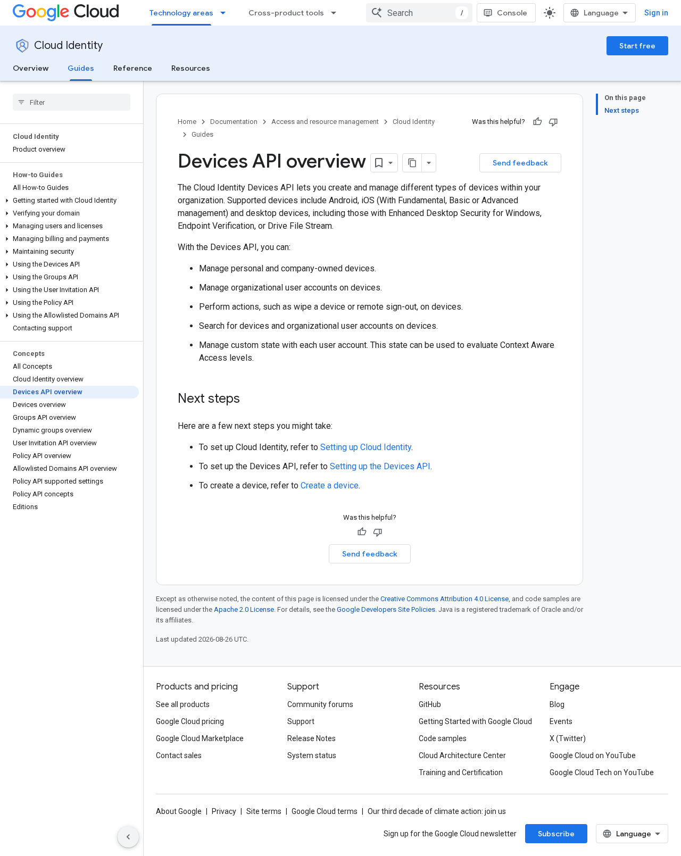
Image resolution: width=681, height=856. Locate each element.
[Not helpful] (553, 122)
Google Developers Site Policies (386, 609)
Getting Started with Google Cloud (475, 721)
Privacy (224, 811)
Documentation (234, 122)
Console (512, 13)
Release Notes (311, 738)
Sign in (656, 13)
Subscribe (556, 833)
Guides (81, 68)
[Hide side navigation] (128, 836)
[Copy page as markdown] (412, 163)
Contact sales (179, 755)
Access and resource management (325, 122)
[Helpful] (537, 122)
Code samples (443, 738)
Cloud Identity (68, 45)
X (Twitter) (568, 738)
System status (311, 755)
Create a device (330, 485)
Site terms (263, 811)
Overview (30, 68)
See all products (183, 704)
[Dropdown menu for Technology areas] (226, 13)
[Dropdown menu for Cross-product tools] (337, 13)
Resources (190, 68)
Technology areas (181, 13)
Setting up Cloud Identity (365, 447)
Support (300, 721)
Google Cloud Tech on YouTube (602, 772)
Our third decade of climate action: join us (437, 811)
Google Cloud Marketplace (200, 738)
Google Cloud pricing (190, 721)
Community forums (320, 704)
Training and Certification (461, 772)
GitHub (430, 704)
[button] (69, 200)
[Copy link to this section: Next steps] (250, 399)
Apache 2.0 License (244, 609)
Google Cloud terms (325, 811)
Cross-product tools (286, 13)
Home (187, 122)
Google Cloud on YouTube (593, 755)
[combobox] (419, 12)
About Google (179, 811)
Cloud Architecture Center (462, 755)
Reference (132, 68)
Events (561, 721)
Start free (637, 46)
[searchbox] (71, 102)
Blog (557, 704)
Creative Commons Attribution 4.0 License (444, 599)
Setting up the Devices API (380, 466)
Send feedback (520, 163)
